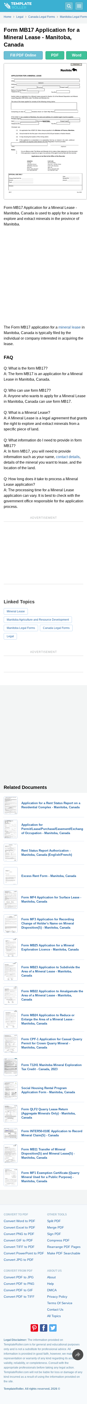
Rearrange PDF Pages (64, 1247)
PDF (55, 55)
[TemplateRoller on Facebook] (43, 1328)
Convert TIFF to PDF (19, 1247)
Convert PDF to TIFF (19, 1296)
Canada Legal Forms (56, 628)
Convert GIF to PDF (18, 1240)
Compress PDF (58, 1240)
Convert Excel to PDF (19, 1227)
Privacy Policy (57, 1296)
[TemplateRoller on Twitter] (53, 1328)
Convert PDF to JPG (19, 1277)
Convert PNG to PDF (19, 1234)
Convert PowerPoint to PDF (24, 1253)
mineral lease (69, 327)
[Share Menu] (77, 1354)
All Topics (54, 1316)
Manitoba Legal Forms (21, 628)
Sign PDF (54, 1234)
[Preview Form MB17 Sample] (45, 131)
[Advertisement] (43, 276)
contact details (68, 457)
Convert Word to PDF (19, 1221)
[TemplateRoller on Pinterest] (34, 1328)
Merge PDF (55, 1227)
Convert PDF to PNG (19, 1284)
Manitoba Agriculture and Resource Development (38, 619)
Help (50, 1284)
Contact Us (55, 1309)
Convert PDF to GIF (18, 1290)
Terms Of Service (59, 1303)
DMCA (52, 1290)
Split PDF (54, 1221)
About (51, 1277)
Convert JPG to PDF (19, 1260)
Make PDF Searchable (63, 1253)
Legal (10, 636)
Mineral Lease (16, 611)
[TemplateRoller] (16, 6)
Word (76, 55)
